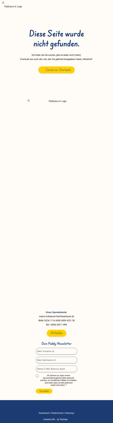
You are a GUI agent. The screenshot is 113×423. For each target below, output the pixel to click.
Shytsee (64, 419)
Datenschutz (57, 413)
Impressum (44, 413)
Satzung (69, 413)
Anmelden (44, 391)
